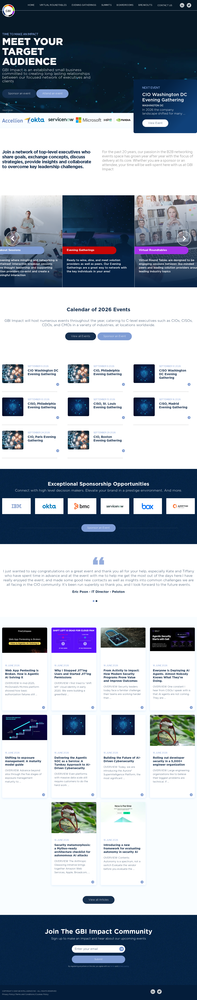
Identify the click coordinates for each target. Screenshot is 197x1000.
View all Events (80, 336)
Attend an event (52, 93)
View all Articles (99, 900)
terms (112, 966)
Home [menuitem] (31, 5)
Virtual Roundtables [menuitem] (53, 5)
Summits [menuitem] (106, 5)
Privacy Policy (8, 994)
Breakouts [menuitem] (145, 5)
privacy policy (123, 966)
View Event (155, 123)
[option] (98, 241)
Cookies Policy (42, 994)
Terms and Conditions (25, 994)
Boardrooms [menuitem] (125, 5)
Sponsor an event (19, 93)
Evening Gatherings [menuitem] (84, 5)
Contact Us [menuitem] (164, 5)
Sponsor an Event (114, 336)
